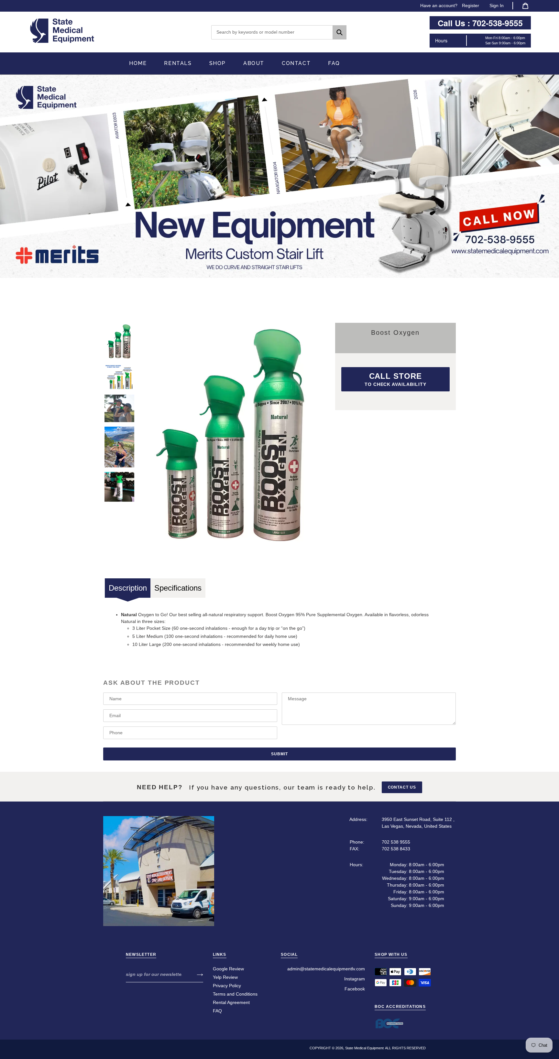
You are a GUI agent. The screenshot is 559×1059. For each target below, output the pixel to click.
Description (128, 588)
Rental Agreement (231, 1002)
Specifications (178, 588)
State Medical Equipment (364, 1048)
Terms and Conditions (235, 994)
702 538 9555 (396, 842)
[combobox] (278, 32)
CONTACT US (402, 787)
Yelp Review (225, 977)
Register (470, 5)
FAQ (217, 1010)
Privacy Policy (227, 985)
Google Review (228, 968)
